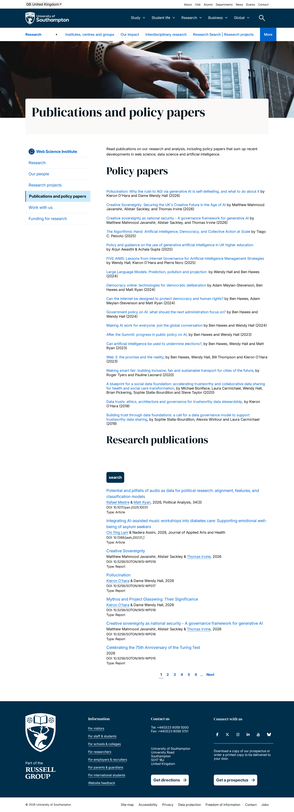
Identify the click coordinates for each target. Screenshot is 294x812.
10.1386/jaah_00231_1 (128, 537)
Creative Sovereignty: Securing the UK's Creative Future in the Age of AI (166, 205)
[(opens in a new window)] (217, 734)
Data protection (189, 805)
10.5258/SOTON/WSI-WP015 (134, 658)
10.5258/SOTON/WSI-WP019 (134, 562)
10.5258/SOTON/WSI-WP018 (134, 610)
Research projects (45, 185)
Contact (263, 4)
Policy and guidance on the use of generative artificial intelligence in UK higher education (180, 245)
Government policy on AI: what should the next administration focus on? (166, 312)
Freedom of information (223, 805)
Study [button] (135, 18)
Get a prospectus (232, 780)
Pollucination (118, 575)
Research (33, 34)
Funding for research (48, 218)
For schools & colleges (104, 744)
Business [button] (215, 18)
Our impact (130, 34)
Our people (39, 174)
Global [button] (239, 18)
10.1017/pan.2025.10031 (130, 507)
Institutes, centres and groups (89, 34)
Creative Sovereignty (125, 550)
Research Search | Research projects (223, 34)
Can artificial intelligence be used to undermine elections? (153, 344)
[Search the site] (261, 18)
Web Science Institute (56, 151)
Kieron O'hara (117, 581)
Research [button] (189, 18)
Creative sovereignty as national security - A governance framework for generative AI (177, 218)
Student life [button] (161, 18)
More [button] (268, 34)
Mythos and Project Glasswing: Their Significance (152, 599)
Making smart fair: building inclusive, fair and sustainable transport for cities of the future (179, 370)
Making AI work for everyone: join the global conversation (154, 325)
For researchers (99, 752)
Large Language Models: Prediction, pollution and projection (156, 272)
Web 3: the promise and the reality (134, 357)
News (239, 4)
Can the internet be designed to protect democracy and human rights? (164, 298)
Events (250, 4)
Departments (224, 4)
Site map (127, 805)
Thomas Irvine (199, 556)
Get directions (166, 780)
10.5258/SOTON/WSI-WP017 (134, 586)
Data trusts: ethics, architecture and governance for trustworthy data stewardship (174, 402)
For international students (106, 775)
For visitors (96, 728)
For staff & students (102, 736)
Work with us (41, 207)
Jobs (265, 805)
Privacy (167, 805)
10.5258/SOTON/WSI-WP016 (134, 634)
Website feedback (101, 783)
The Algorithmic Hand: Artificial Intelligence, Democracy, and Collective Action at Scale (178, 231)
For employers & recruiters (107, 759)
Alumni (208, 4)
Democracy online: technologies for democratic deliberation (156, 285)
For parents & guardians (105, 767)
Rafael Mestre (117, 502)
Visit (198, 4)
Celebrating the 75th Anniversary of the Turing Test (153, 647)
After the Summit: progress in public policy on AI (146, 334)
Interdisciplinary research (166, 34)
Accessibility (148, 805)
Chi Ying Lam (117, 532)
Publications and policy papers (57, 196)
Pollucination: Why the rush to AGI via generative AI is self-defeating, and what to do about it (182, 191)
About (188, 4)
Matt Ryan (142, 502)
